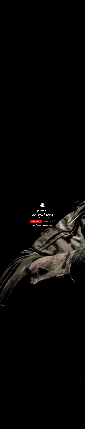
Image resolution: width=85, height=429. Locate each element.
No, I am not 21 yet (48, 221)
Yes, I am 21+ (36, 221)
